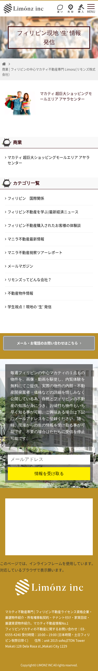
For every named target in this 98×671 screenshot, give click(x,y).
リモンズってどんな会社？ (29, 280)
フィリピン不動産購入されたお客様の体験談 (44, 225)
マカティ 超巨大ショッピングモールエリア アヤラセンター (49, 160)
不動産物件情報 (20, 293)
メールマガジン (20, 266)
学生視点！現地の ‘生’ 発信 (29, 307)
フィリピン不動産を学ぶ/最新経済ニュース (43, 212)
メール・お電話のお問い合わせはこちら (47, 343)
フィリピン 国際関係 (26, 198)
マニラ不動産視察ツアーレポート (35, 252)
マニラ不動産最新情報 (26, 239)
